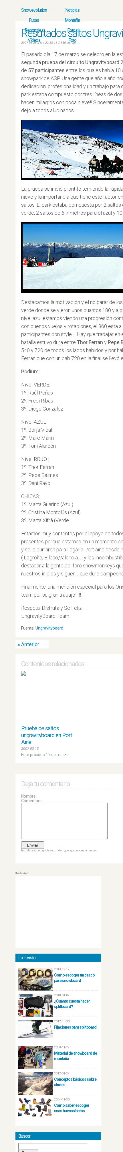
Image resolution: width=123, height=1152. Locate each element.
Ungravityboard (49, 628)
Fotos (72, 30)
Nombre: (29, 796)
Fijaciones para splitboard (75, 1027)
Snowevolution (34, 10)
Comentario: (32, 800)
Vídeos (34, 40)
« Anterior (28, 644)
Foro (72, 40)
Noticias (72, 10)
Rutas (34, 20)
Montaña (72, 20)
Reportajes (34, 30)
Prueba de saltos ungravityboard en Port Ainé (46, 735)
